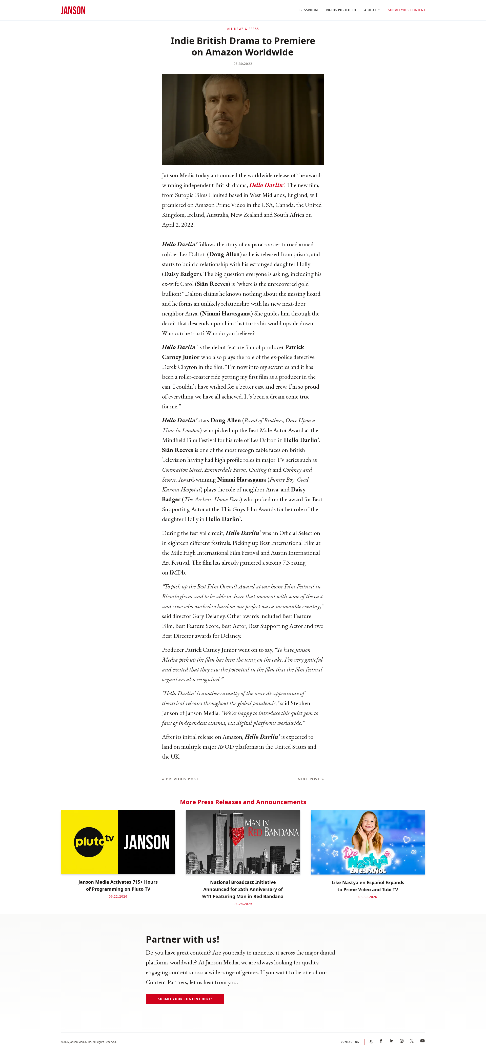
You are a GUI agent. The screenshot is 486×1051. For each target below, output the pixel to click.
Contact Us (350, 1042)
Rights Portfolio (341, 10)
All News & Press (243, 29)
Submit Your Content (406, 10)
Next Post (311, 779)
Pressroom (308, 10)
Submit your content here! (185, 999)
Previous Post (180, 779)
